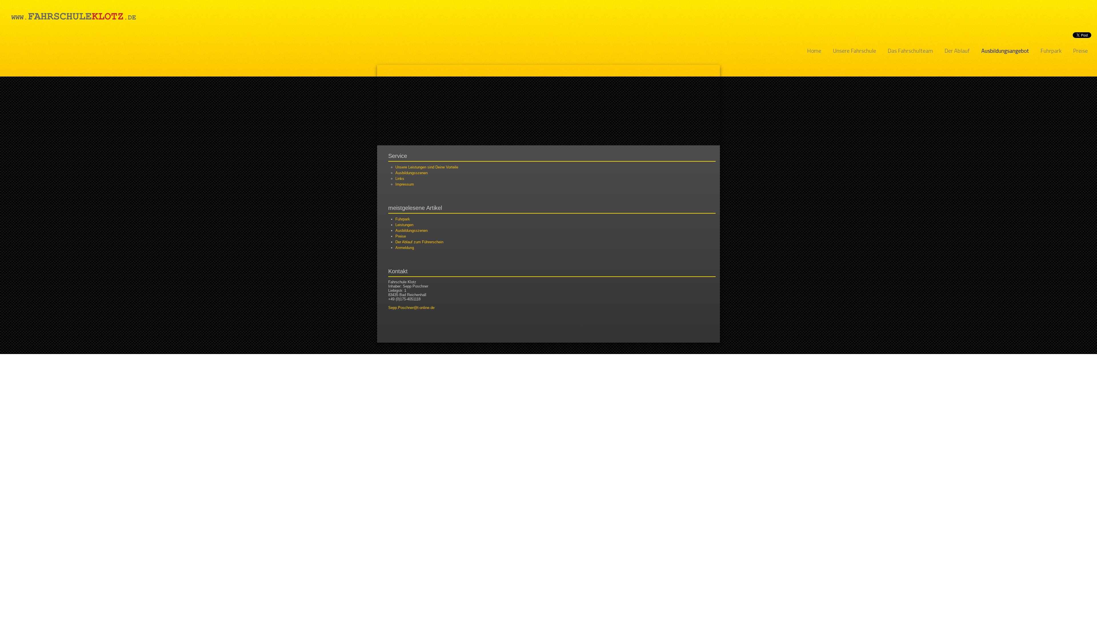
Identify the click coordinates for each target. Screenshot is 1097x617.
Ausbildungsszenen (411, 173)
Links (399, 178)
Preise (1080, 51)
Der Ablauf (957, 51)
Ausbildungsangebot (1005, 51)
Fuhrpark (1051, 51)
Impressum (404, 184)
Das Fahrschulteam (910, 51)
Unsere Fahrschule (854, 51)
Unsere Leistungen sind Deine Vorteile (426, 167)
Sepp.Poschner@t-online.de (411, 308)
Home (814, 51)
